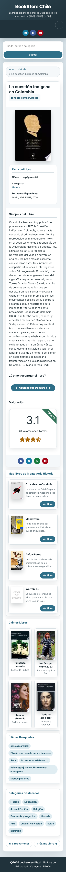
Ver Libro (47, 504)
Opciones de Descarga (33, 387)
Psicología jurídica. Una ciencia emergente (28, 769)
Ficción (14, 801)
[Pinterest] (40, 33)
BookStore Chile (33, 6)
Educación (30, 801)
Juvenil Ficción (19, 809)
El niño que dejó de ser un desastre (30, 753)
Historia (22, 69)
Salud (50, 823)
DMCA (47, 866)
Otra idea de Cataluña (39, 484)
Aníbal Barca (33, 554)
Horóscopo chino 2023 (46, 665)
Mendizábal (33, 519)
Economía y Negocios (23, 816)
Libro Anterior (20, 843)
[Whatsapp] (37, 461)
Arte (12, 823)
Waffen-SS (32, 589)
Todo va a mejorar (45, 716)
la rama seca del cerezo (34, 760)
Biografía (15, 830)
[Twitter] (26, 33)
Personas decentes (20, 664)
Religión (38, 809)
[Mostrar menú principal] (59, 25)
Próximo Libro (45, 843)
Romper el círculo (20, 717)
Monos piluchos (19, 778)
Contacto (35, 866)
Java (13, 760)
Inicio (11, 69)
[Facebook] (33, 33)
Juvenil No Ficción (31, 823)
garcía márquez (19, 745)
